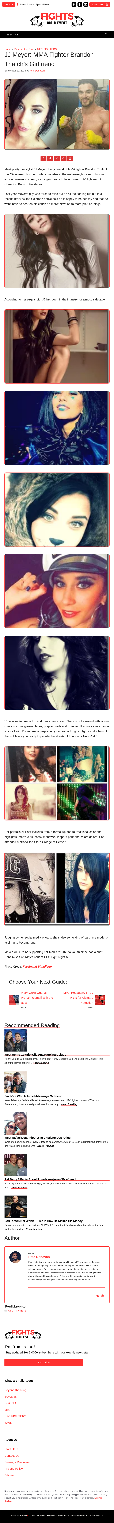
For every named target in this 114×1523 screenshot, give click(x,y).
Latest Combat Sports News (34, 4)
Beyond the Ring (24, 49)
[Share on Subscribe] (70, 159)
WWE (8, 1422)
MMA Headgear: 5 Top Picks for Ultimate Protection (78, 997)
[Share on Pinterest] (44, 159)
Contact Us (11, 1455)
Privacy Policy (13, 1468)
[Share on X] (57, 159)
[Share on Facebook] (50, 159)
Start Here (11, 1449)
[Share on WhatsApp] (64, 159)
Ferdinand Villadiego (37, 966)
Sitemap (9, 1475)
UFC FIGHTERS (47, 49)
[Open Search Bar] (106, 34)
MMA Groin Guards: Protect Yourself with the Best (37, 997)
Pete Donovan (39, 1257)
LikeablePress (51, 1515)
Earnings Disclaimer (17, 1462)
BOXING (10, 1403)
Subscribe (44, 1362)
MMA (23, 1007)
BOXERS (10, 1396)
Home (7, 49)
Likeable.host (71, 1515)
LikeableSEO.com (95, 1515)
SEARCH (8, 4)
